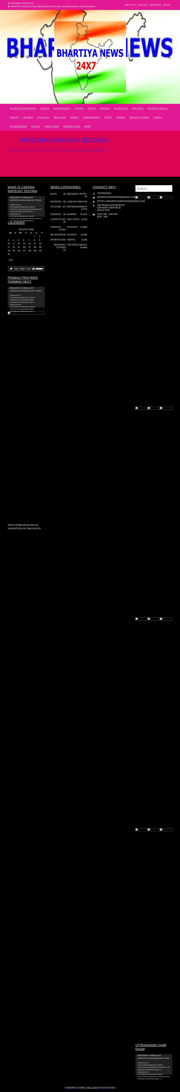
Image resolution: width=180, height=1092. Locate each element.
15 (35, 243)
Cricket (14, 117)
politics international (23, 108)
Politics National (158, 108)
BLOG (53, 194)
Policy (167, 5)
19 (19, 247)
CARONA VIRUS (51, 126)
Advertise (155, 5)
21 (30, 247)
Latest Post (58, 219)
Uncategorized (18, 126)
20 (24, 247)
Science (44, 108)
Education (43, 117)
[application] (26, 206)
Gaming (157, 117)
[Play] (11, 268)
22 (35, 247)
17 (9, 247)
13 (24, 243)
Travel (108, 117)
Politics (72, 227)
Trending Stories (139, 117)
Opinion (79, 108)
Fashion (74, 117)
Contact (142, 5)
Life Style (137, 108)
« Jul (10, 260)
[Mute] (33, 268)
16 (40, 243)
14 (30, 243)
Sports (92, 108)
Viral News (59, 117)
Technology (121, 108)
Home (87, 126)
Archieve (28, 117)
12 (19, 243)
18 (14, 247)
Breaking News (71, 126)
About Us (130, 5)
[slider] (39, 268)
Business (104, 108)
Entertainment (62, 108)
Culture (55, 206)
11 (13, 243)
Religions (56, 234)
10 (9, 243)
